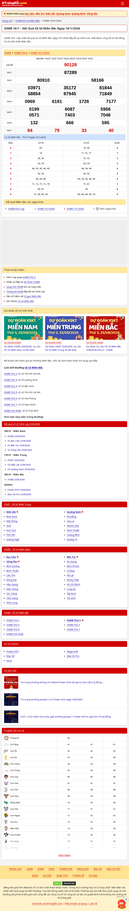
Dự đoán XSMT (53, 342)
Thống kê (78, 875)
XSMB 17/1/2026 (75, 208)
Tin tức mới (10, 670)
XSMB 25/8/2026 (16, 479)
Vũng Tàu (92, 13)
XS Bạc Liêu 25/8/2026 (19, 440)
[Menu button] (122, 3)
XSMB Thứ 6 (21, 52)
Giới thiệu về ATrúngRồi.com (47, 903)
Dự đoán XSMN (12, 342)
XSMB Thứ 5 (10, 392)
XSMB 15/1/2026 (46, 208)
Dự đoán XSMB (94, 342)
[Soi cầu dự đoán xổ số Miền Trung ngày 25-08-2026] (64, 328)
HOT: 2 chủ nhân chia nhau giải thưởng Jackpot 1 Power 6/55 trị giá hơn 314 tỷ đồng (66, 716)
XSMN (40, 868)
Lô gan (93, 875)
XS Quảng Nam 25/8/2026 (21, 469)
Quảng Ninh (78, 13)
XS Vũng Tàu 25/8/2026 (20, 449)
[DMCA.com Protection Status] (64, 883)
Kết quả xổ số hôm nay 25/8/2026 (22, 424)
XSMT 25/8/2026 (16, 460)
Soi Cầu (47, 875)
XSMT (52, 868)
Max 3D (10, 656)
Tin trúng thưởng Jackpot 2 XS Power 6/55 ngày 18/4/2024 (51, 699)
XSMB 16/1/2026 (40, 52)
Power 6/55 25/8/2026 (19, 489)
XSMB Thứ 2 (10, 373)
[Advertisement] (64, 242)
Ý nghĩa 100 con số (14, 730)
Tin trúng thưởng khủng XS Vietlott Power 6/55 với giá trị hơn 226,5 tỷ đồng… (62, 682)
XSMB (8, 52)
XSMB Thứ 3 (29, 277)
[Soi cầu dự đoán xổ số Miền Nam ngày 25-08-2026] (23, 328)
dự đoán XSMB (32, 281)
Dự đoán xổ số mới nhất (18, 310)
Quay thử (62, 875)
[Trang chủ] (14, 3)
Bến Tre (40, 13)
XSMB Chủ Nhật (12, 410)
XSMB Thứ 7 (10, 404)
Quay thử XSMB (14, 286)
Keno (9, 660)
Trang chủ (15, 868)
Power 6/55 (12, 651)
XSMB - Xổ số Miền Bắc (16, 612)
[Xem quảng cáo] (121, 903)
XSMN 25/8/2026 (16, 436)
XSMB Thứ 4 (10, 386)
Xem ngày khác (107, 208)
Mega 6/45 (72, 651)
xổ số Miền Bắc (26, 301)
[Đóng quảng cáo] (126, 899)
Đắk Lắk (50, 13)
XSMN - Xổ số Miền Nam (17, 549)
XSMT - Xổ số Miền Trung (17, 504)
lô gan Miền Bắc (32, 296)
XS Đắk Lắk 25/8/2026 (19, 464)
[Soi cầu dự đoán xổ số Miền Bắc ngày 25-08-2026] (105, 328)
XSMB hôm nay (16, 208)
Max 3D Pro (73, 656)
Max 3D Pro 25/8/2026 (19, 494)
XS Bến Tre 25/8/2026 (19, 445)
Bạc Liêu (29, 13)
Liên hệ (93, 903)
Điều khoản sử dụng (76, 903)
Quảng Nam (63, 13)
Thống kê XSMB (14, 291)
